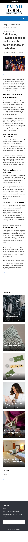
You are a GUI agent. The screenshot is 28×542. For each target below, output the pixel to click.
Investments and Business (8, 31)
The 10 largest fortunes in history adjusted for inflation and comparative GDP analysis (13, 432)
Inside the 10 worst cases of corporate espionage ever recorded (12, 316)
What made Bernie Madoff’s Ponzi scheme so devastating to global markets (13, 345)
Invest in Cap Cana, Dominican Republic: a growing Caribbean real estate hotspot (14, 461)
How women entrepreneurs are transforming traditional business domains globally (13, 403)
